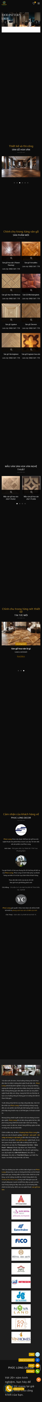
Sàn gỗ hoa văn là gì (21, 648)
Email (31, 1365)
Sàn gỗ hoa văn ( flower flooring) (11, 264)
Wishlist (35, 2)
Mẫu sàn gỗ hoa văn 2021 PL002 (10, 498)
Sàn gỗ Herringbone (11, 354)
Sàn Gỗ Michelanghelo (31, 295)
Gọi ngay (30, 1371)
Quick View (11, 258)
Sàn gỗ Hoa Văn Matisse (11, 295)
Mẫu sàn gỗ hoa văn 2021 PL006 (31, 498)
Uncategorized (21, 644)
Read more (21, 656)
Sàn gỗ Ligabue (11, 324)
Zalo (31, 1354)
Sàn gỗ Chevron (31, 324)
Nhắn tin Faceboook (26, 1360)
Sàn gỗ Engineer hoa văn (31, 354)
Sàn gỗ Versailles (31, 263)
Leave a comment (21, 652)
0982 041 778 (19, 1389)
